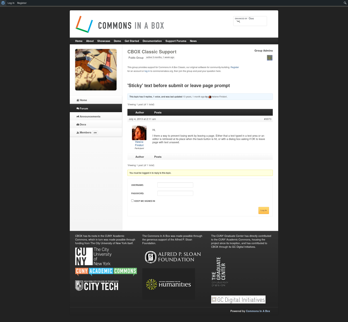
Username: (137, 185)
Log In (264, 210)
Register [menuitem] (22, 2)
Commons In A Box (258, 311)
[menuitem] (3, 3)
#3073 (267, 119)
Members (88, 132)
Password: (137, 193)
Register (235, 67)
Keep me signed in (144, 201)
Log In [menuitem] (11, 2)
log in (147, 70)
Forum (84, 108)
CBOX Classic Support (151, 51)
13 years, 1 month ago (194, 96)
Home (83, 100)
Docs (83, 124)
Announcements (90, 116)
